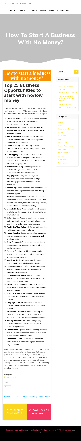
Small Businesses (64, 153)
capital (44, 114)
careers (42, 10)
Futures (60, 132)
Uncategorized (10, 377)
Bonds (60, 122)
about (23, 10)
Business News (64, 10)
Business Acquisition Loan (68, 93)
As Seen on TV (54, 430)
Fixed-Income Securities (66, 129)
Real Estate (62, 149)
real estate (34, 323)
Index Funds (62, 136)
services (31, 10)
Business (14, 10)
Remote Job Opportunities (68, 107)
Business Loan (66, 430)
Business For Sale (65, 104)
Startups (61, 156)
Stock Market (62, 160)
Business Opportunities (15, 430)
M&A (60, 139)
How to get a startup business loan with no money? (66, 98)
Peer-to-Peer (62, 143)
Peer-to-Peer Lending (65, 146)
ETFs (60, 126)
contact (51, 10)
